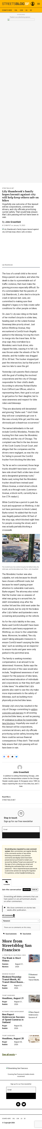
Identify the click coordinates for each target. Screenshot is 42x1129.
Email (5, 829)
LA (26, 10)
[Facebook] (18, 1104)
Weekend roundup (8, 974)
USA (21, 10)
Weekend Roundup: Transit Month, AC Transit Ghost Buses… (13, 979)
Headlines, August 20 (13, 1038)
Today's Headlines (8, 995)
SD (31, 10)
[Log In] (33, 4)
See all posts (8, 1054)
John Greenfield (13, 222)
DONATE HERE (7, 10)
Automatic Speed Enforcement (13, 1011)
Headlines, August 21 (13, 998)
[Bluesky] (24, 1104)
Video (24, 955)
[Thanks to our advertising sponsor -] (21, 100)
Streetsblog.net (8, 188)
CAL (16, 10)
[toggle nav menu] (38, 3)
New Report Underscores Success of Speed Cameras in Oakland (13, 1018)
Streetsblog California (12, 955)
